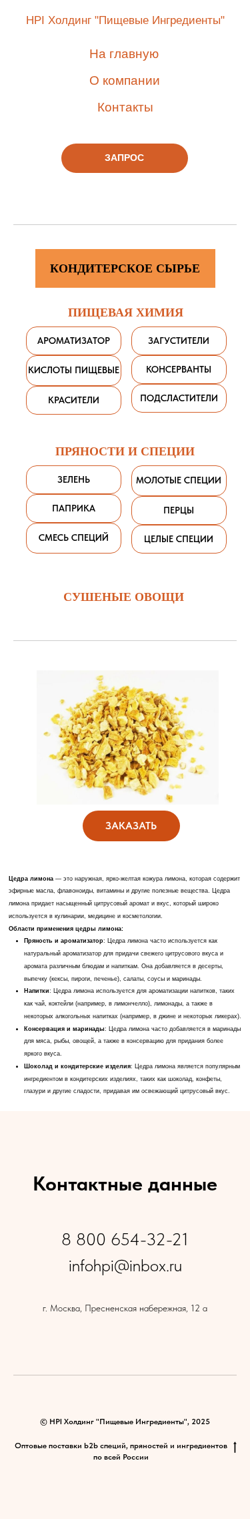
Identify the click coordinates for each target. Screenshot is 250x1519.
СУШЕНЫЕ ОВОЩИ (123, 596)
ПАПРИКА (73, 508)
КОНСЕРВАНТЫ (178, 369)
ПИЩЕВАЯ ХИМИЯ (125, 311)
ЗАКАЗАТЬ (131, 825)
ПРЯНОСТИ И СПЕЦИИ (125, 450)
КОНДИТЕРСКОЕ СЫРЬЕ (125, 267)
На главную (124, 54)
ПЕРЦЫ (178, 510)
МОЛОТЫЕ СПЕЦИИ (178, 480)
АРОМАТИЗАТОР (73, 340)
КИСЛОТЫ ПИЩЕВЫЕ (73, 370)
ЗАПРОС (124, 157)
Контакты (125, 107)
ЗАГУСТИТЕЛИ (178, 340)
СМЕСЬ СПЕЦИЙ (74, 537)
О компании (124, 80)
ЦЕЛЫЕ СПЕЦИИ (178, 538)
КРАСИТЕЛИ (73, 400)
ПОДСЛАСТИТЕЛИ (179, 398)
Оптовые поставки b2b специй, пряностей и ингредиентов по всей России (121, 1451)
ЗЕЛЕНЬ (73, 479)
